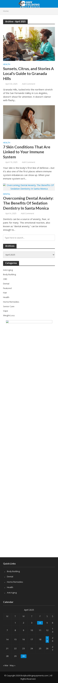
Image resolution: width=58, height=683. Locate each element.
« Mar (5, 665)
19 (47, 639)
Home (6, 11)
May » (12, 665)
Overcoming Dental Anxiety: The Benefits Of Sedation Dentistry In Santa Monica (28, 203)
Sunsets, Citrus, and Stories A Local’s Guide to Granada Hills (28, 73)
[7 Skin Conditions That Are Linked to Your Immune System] (29, 121)
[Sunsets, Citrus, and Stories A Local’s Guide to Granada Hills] (29, 43)
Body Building (13, 571)
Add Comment (28, 84)
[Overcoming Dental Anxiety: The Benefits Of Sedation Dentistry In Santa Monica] (29, 186)
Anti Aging (12, 592)
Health (6, 64)
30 (23, 656)
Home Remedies (15, 582)
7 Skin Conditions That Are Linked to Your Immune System (26, 152)
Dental (6, 194)
